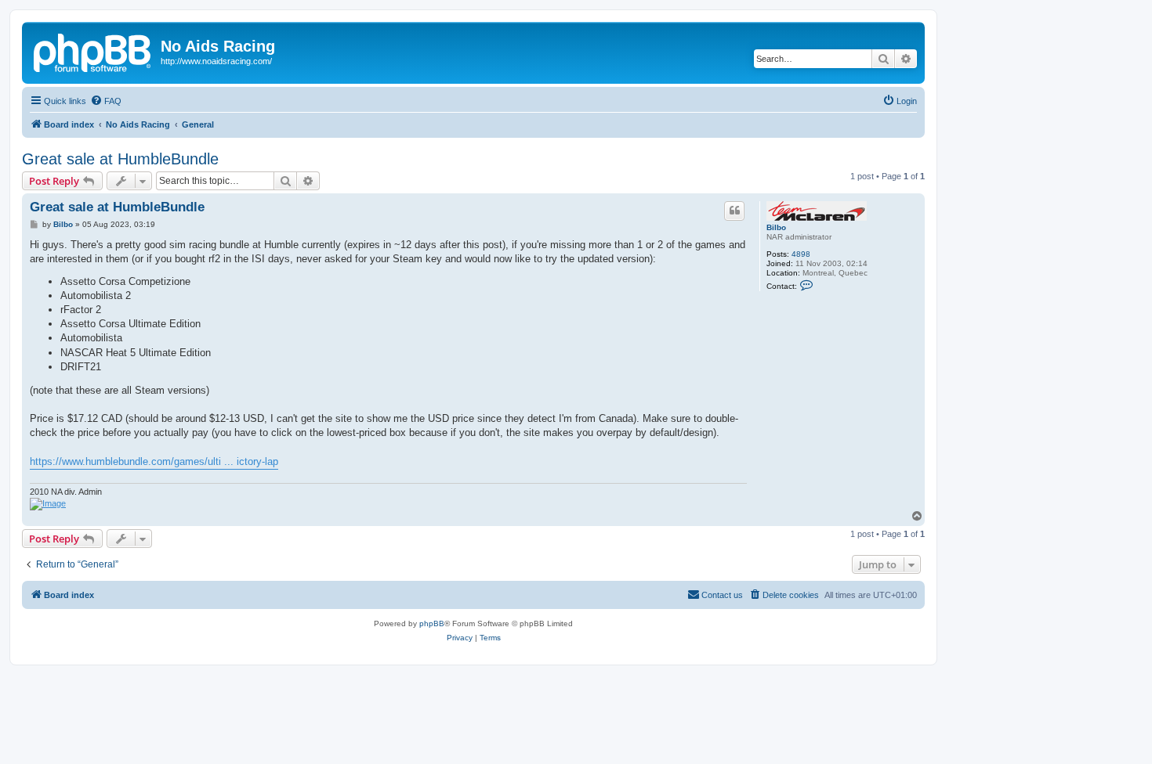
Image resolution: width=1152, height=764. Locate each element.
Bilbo (776, 227)
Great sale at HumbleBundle (120, 159)
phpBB (431, 623)
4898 (801, 254)
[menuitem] (105, 101)
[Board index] (93, 51)
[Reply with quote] (734, 210)
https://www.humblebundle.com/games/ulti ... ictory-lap (154, 461)
